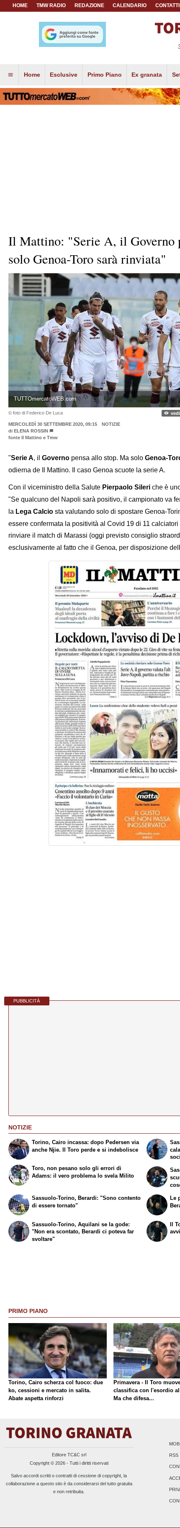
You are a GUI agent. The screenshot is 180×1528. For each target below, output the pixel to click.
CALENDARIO (130, 5)
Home (20, 5)
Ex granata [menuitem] (146, 74)
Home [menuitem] (32, 74)
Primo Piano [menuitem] (104, 74)
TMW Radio (51, 5)
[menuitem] (10, 75)
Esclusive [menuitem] (63, 74)
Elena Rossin (31, 430)
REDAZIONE (89, 5)
